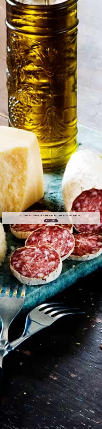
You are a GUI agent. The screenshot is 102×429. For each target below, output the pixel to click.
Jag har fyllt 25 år (51, 221)
